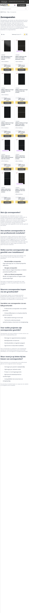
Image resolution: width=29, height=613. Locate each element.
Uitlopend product (20, 51)
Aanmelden (22, 5)
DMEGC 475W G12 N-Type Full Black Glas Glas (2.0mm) (21, 91)
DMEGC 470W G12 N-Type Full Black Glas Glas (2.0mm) (7, 91)
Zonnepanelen (13, 12)
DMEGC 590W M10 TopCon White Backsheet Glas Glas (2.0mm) (7, 157)
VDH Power (4, 12)
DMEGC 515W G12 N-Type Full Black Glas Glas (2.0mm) (7, 124)
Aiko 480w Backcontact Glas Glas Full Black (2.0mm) (6, 58)
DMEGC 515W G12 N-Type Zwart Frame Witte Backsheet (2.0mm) (21, 124)
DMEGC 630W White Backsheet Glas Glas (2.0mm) (20, 157)
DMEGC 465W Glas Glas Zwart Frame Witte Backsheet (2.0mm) (20, 58)
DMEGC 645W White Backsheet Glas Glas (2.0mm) (6, 191)
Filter (3, 34)
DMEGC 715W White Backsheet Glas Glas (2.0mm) (20, 191)
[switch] (25, 34)
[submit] (26, 8)
